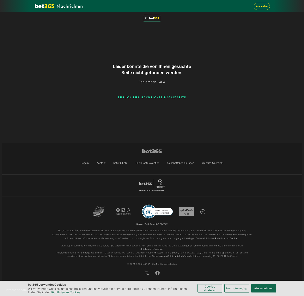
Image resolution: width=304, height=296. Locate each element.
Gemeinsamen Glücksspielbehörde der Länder (176, 256)
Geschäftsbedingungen (180, 162)
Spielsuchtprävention (147, 162)
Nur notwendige (236, 288)
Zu (146, 18)
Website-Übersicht (212, 162)
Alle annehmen (263, 288)
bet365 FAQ (120, 162)
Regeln (85, 162)
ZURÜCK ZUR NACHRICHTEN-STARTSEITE (152, 97)
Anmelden (262, 6)
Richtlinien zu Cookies (65, 292)
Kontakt (101, 162)
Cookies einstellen (210, 288)
